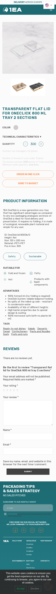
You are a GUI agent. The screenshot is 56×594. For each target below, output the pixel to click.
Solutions (17, 541)
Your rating (10, 385)
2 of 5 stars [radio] (8, 390)
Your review (11, 397)
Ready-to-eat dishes (14, 328)
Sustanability (18, 561)
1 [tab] (28, 98)
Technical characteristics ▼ (22, 136)
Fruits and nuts (19, 334)
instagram (32, 530)
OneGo (29, 555)
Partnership (46, 541)
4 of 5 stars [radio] (15, 390)
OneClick (29, 544)
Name (7, 430)
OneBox (29, 548)
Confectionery (20, 331)
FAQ (28, 564)
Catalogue (31, 541)
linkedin (41, 530)
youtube (23, 530)
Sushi (6, 334)
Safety (12, 256)
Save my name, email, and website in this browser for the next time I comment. (27, 463)
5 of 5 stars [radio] (18, 390)
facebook (15, 530)
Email (7, 444)
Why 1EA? (30, 561)
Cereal (6, 331)
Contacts (44, 561)
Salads (31, 328)
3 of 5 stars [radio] (11, 390)
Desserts (42, 328)
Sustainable (35, 256)
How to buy (30, 568)
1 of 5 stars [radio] (5, 390)
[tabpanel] (19, 87)
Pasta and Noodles (40, 331)
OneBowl (29, 551)
